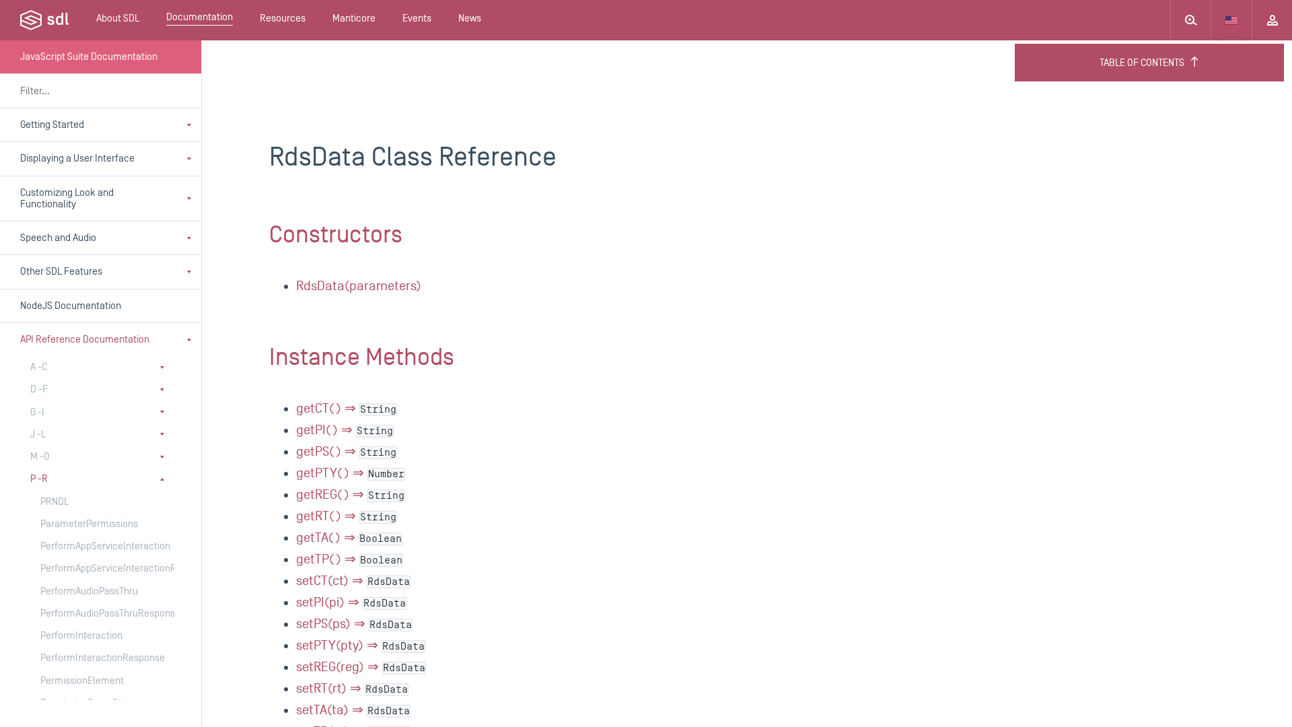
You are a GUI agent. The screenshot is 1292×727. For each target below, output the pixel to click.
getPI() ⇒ (344, 430)
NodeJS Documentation (70, 306)
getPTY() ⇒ (350, 473)
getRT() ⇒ (346, 516)
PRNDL (54, 502)
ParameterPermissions (89, 524)
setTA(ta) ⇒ (353, 710)
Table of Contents (1142, 63)
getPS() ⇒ (346, 451)
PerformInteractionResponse (93, 658)
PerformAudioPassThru (89, 591)
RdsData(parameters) (358, 286)
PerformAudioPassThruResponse (93, 613)
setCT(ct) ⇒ (353, 581)
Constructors (335, 234)
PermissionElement (82, 681)
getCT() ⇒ (346, 408)
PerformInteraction (81, 636)
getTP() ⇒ (349, 559)
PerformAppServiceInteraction (93, 546)
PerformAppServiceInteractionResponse (93, 568)
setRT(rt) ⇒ (352, 688)
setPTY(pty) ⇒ (360, 645)
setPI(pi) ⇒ (351, 602)
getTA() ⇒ (349, 537)
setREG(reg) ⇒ (360, 667)
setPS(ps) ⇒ (354, 624)
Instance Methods (361, 357)
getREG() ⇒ (350, 494)
